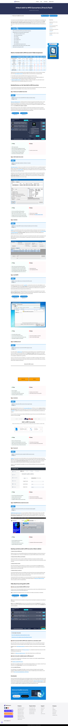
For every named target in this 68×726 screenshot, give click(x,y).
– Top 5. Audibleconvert (17, 39)
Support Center (51, 1)
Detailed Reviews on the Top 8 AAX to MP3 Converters (21, 32)
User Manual (45, 1)
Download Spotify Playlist (32, 709)
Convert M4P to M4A (31, 713)
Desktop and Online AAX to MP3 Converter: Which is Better (21, 45)
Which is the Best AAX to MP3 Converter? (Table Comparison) (22, 30)
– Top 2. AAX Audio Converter (17, 35)
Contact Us (54, 709)
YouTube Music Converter (21, 713)
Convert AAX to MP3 (31, 712)
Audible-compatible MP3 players (18, 661)
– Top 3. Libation (15, 36)
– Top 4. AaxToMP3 (16, 38)
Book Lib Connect (26, 649)
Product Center (7, 710)
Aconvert (12, 458)
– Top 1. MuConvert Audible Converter (19, 33)
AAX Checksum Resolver (20, 646)
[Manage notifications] (2, 722)
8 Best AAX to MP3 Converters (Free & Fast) (53, 22)
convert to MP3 (20, 169)
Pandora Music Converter (21, 716)
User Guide (42, 709)
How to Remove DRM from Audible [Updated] (54, 33)
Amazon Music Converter (21, 712)
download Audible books (28, 408)
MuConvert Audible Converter (16, 79)
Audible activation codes (39, 214)
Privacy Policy (54, 712)
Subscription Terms (55, 715)
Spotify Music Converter (21, 709)
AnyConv (13, 410)
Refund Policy (54, 713)
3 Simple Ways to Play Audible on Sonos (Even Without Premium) (22, 637)
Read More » (51, 24)
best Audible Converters (19, 73)
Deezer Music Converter (20, 715)
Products (37, 1)
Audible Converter (20, 719)
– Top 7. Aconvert (16, 42)
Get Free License (43, 713)
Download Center (8, 713)
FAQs (41, 712)
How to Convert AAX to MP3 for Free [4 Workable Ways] (53, 26)
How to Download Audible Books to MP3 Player (53, 30)
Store (41, 1)
